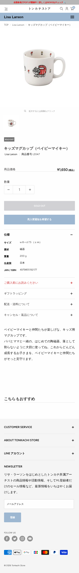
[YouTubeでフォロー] (30, 538)
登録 (12, 517)
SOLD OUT (39, 205)
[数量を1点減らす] (8, 189)
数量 (7, 182)
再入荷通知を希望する (39, 219)
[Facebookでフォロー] (7, 538)
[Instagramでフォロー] (22, 538)
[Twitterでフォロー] (14, 538)
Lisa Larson (13, 17)
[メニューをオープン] (6, 9)
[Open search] (61, 9)
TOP (6, 24)
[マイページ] (67, 8)
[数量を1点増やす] (30, 189)
